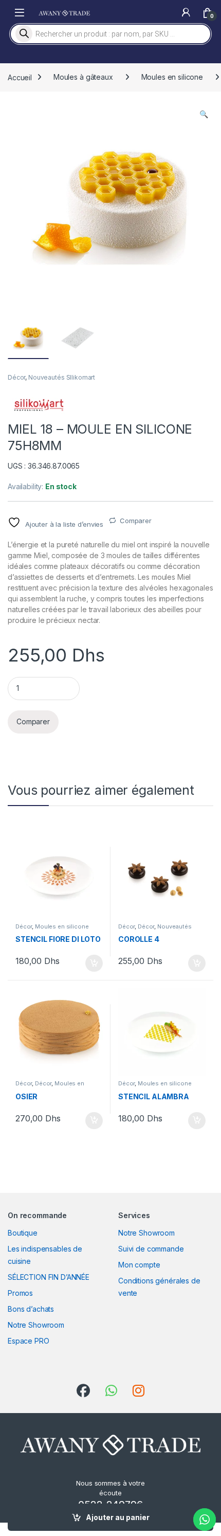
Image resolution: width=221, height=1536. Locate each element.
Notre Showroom (36, 1324)
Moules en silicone (172, 77)
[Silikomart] (38, 405)
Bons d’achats (31, 1309)
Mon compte (139, 1264)
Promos (20, 1293)
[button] (203, 114)
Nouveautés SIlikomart (61, 377)
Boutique (23, 1232)
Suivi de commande (151, 1248)
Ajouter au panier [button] (91, 963)
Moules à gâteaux (83, 77)
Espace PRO (28, 1340)
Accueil (20, 77)
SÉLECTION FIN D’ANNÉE (48, 1277)
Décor (16, 377)
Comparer (136, 520)
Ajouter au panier (118, 1517)
